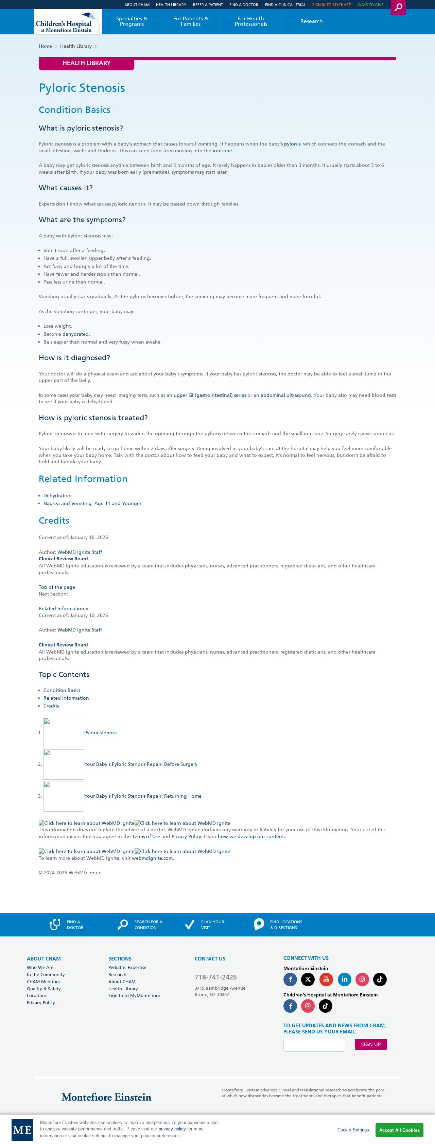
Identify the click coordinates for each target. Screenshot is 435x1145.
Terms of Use (146, 836)
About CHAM (137, 4)
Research (311, 21)
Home (45, 46)
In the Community (46, 974)
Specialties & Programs (131, 21)
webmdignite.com (152, 858)
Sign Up (371, 1044)
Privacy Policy (186, 836)
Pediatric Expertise (127, 967)
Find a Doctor (243, 4)
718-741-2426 (216, 977)
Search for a (148, 924)
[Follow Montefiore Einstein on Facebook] (290, 979)
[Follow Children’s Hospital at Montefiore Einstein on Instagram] (308, 1006)
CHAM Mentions (43, 981)
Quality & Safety (44, 988)
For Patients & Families (190, 21)
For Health (251, 21)
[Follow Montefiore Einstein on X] (308, 979)
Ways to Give (370, 4)
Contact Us (210, 959)
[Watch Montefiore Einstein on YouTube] (326, 979)
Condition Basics (62, 690)
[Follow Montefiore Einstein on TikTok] (380, 979)
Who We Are (40, 967)
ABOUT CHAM (44, 959)
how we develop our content (251, 836)
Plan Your (212, 924)
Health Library (171, 4)
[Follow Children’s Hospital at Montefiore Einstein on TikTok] (325, 1006)
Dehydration (58, 495)
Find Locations (286, 924)
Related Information (61, 608)
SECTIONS (120, 959)
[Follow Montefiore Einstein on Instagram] (362, 979)
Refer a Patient (208, 4)
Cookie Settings (353, 1129)
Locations (37, 995)
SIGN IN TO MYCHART (331, 4)
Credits (51, 706)
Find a (75, 924)
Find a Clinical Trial (285, 4)
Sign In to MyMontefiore (134, 995)
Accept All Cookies (399, 1130)
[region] (217, 1130)
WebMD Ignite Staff (79, 630)
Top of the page (57, 587)
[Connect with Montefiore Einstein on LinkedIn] (344, 979)
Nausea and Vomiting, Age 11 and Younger (92, 503)
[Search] (398, 7)
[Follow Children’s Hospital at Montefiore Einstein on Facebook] (290, 1006)
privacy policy (172, 1129)
